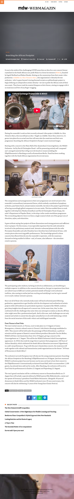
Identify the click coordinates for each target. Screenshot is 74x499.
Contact (66, 2)
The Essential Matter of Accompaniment (18, 427)
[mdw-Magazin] (37, 5)
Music (8, 52)
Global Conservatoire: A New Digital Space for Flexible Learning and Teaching (30, 412)
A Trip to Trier (9, 423)
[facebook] (29, 397)
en (45, 2)
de (47, 2)
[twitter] (34, 397)
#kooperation (13, 390)
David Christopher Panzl (13, 59)
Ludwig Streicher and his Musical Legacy (18, 419)
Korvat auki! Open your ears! (14, 430)
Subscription (54, 2)
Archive (60, 2)
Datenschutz (40, 493)
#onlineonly (27, 390)
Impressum (33, 493)
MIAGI (58, 72)
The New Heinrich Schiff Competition (17, 408)
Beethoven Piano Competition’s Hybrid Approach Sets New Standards (28, 415)
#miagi (21, 390)
